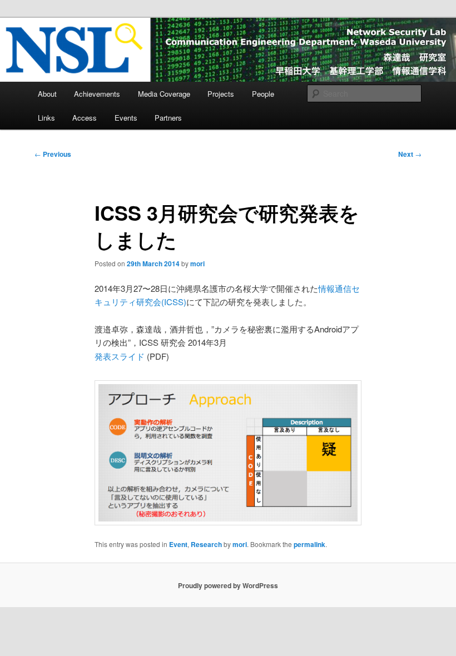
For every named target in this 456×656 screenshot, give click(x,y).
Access (84, 117)
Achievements (97, 93)
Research (206, 544)
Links (46, 117)
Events (126, 117)
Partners (168, 117)
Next (410, 154)
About (47, 93)
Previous (52, 154)
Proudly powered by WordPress (228, 585)
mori (197, 264)
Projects (220, 93)
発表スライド (121, 356)
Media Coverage (164, 93)
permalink (309, 544)
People (263, 93)
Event (178, 544)
